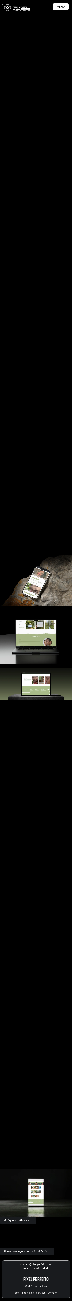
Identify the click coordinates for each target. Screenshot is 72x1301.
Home (16, 1292)
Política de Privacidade (36, 1268)
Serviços (40, 1292)
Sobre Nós (28, 1292)
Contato (52, 1292)
